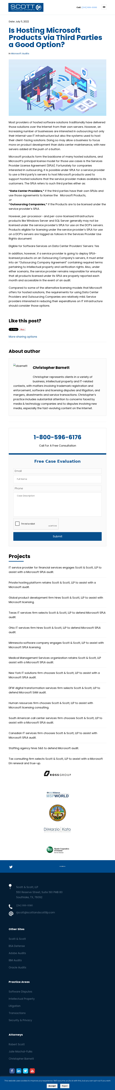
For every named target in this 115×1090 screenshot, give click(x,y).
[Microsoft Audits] (23, 9)
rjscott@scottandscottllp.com (35, 912)
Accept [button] (52, 1086)
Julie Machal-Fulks (20, 1051)
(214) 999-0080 (89, 7)
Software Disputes (20, 991)
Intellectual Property (22, 999)
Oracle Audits (17, 967)
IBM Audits (15, 960)
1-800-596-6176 (57, 437)
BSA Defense (17, 946)
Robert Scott (17, 1044)
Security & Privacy (20, 1020)
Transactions (17, 1013)
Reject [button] (65, 1086)
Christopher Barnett (21, 1058)
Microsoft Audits (20, 53)
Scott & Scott (17, 939)
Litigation (15, 1006)
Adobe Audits (17, 953)
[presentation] (36, 524)
